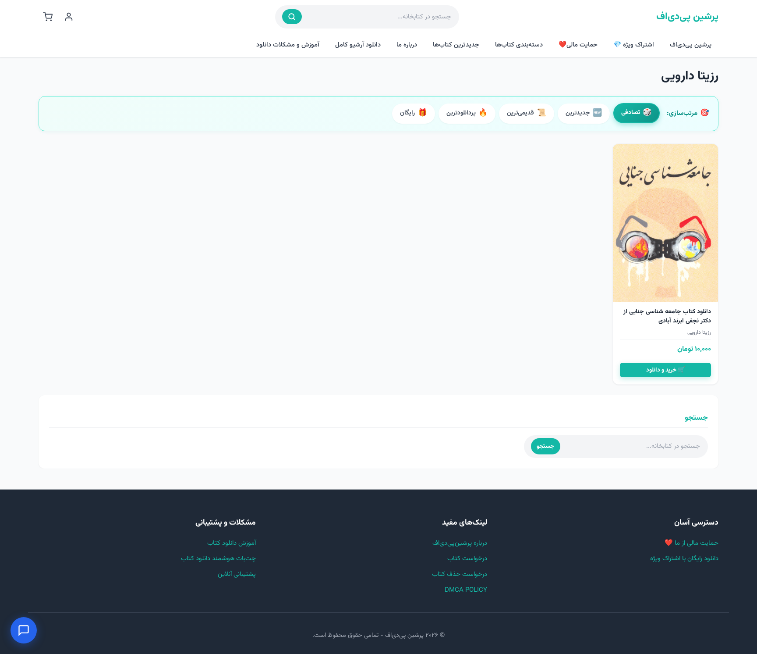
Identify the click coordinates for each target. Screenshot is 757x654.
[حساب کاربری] (69, 16)
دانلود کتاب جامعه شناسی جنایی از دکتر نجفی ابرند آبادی (667, 316)
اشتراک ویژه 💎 (633, 45)
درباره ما (406, 45)
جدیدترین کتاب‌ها (456, 45)
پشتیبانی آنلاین (237, 574)
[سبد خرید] (48, 16)
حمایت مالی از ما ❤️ (691, 543)
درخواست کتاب (467, 559)
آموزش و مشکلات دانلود (287, 45)
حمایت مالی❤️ (578, 45)
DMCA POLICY (466, 590)
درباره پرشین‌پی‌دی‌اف (459, 543)
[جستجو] (292, 16)
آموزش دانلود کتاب (231, 543)
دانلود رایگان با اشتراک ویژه (684, 559)
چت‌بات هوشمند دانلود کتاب (218, 559)
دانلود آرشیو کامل (358, 45)
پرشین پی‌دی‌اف (687, 17)
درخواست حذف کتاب (459, 574)
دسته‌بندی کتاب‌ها (519, 45)
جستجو (545, 446)
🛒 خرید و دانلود (665, 370)
